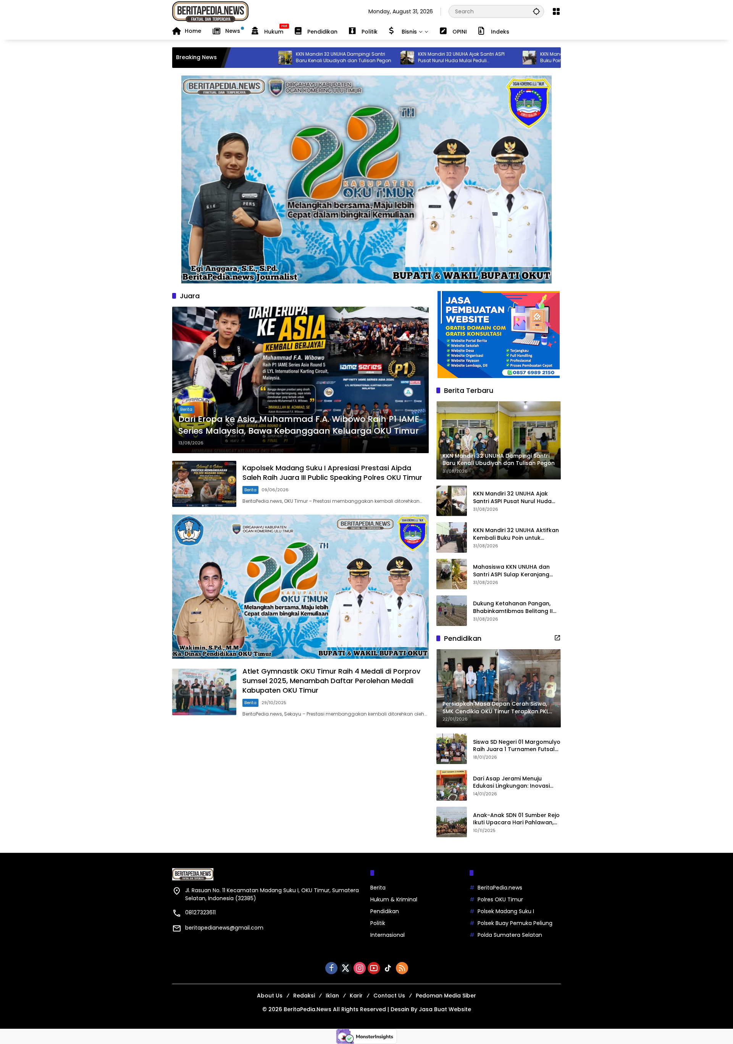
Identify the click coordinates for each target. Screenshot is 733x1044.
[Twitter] (345, 968)
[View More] (557, 637)
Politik (377, 923)
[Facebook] (331, 968)
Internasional (387, 935)
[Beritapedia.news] (210, 11)
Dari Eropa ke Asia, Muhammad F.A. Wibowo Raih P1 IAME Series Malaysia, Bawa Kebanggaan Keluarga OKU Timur (298, 425)
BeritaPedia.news (500, 887)
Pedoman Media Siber (446, 995)
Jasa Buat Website (445, 1009)
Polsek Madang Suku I (506, 911)
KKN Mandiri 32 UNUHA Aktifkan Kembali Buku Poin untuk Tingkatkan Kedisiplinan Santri (535, 57)
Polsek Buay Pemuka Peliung (515, 923)
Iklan (332, 995)
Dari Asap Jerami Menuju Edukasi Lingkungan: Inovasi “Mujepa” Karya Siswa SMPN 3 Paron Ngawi (513, 782)
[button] (536, 11)
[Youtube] (374, 968)
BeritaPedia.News (307, 1009)
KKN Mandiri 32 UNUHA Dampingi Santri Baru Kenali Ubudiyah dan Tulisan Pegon (292, 57)
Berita (186, 409)
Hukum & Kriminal (393, 899)
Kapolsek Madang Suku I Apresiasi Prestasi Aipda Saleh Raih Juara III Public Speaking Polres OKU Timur (332, 472)
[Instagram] (360, 968)
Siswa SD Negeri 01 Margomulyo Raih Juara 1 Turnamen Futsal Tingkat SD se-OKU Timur (516, 745)
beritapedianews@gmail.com (224, 927)
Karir (356, 995)
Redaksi (304, 995)
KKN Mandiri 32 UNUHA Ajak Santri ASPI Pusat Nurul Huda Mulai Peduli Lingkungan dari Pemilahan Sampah (410, 57)
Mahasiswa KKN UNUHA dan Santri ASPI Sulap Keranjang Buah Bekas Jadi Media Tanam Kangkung (516, 570)
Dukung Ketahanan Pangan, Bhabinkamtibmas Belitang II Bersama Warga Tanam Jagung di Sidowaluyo (513, 607)
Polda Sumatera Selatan (510, 935)
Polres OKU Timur (500, 899)
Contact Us (389, 995)
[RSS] (402, 968)
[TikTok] (388, 968)
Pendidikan (384, 911)
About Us (270, 995)
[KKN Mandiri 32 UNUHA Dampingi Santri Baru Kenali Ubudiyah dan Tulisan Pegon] (234, 57)
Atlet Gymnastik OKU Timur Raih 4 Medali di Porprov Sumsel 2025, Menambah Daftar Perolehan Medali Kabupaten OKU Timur (331, 680)
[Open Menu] (556, 11)
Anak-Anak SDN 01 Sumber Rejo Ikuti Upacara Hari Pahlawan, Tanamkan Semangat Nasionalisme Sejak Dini (516, 818)
